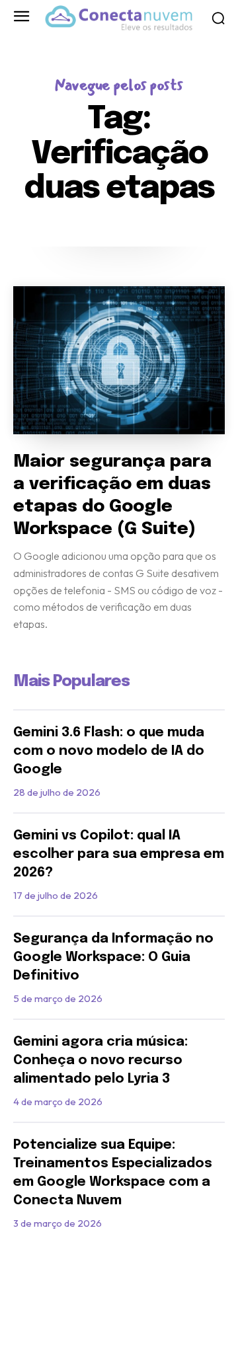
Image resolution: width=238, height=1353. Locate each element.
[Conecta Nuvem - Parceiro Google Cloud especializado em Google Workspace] (118, 17)
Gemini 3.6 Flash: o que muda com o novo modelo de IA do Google (108, 751)
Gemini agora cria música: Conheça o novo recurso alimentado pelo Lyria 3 (100, 1060)
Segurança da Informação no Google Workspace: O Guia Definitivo (113, 957)
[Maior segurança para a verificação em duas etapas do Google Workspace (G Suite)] (119, 360)
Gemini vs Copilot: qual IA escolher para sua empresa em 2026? (118, 854)
